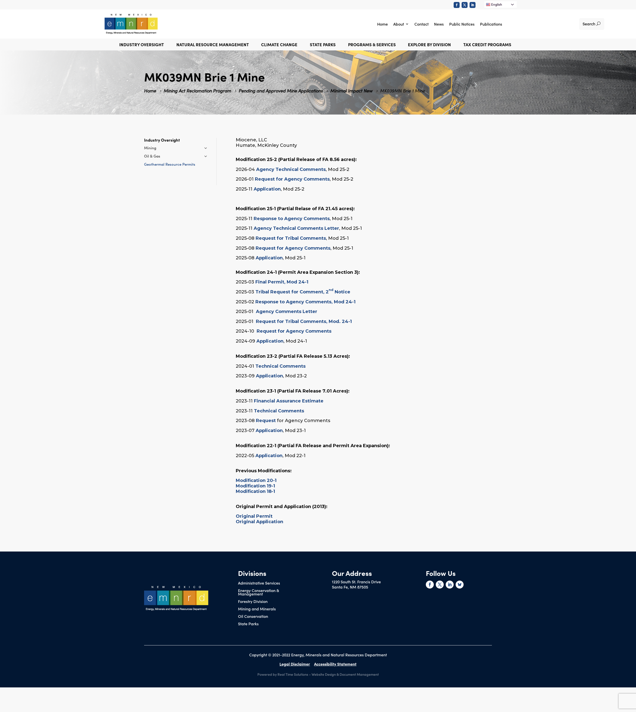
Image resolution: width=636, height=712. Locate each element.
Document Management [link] (359, 674)
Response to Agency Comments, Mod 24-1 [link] (305, 302)
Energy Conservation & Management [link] (258, 592)
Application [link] (267, 189)
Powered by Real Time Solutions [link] (282, 674)
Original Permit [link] (254, 516)
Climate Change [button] (279, 45)
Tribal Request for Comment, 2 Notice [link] (302, 292)
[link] (457, 5)
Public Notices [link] (462, 24)
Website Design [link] (324, 674)
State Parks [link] (248, 624)
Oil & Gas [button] (152, 155)
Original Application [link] (259, 521)
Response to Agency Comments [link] (292, 218)
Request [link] (266, 420)
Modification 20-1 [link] (256, 480)
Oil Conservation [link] (253, 616)
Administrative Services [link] (259, 583)
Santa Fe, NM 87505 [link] (350, 587)
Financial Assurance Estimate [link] (288, 401)
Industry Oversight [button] (141, 45)
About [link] (398, 24)
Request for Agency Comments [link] (292, 179)
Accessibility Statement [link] (335, 664)
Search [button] (589, 23)
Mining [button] (150, 147)
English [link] (496, 4)
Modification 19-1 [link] (255, 486)
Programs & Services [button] (372, 45)
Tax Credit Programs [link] (487, 45)
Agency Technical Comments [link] (291, 169)
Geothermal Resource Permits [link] (169, 164)
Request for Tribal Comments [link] (291, 238)
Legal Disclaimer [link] (294, 664)
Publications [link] (491, 24)
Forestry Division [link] (253, 601)
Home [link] (382, 24)
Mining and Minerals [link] (257, 609)
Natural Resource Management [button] (212, 45)
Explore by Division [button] (429, 45)
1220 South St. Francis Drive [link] (356, 581)
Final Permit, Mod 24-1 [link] (281, 282)
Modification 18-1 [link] (255, 491)
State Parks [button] (323, 45)
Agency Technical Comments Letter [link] (296, 228)
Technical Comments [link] (281, 366)
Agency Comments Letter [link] (286, 311)
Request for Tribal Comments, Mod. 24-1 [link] (304, 321)
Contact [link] (421, 24)
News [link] (439, 24)
